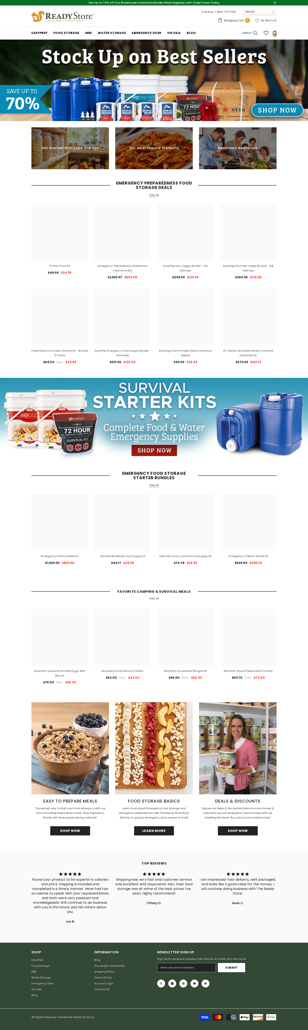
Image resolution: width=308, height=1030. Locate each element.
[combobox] (256, 12)
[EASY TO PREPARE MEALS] (70, 748)
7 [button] (165, 113)
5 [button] (154, 113)
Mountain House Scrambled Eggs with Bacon (59, 673)
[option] (154, 80)
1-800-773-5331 (225, 12)
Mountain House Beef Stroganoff (185, 671)
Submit (231, 967)
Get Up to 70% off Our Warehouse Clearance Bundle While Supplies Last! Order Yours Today (154, 3)
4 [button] (148, 113)
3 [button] (143, 113)
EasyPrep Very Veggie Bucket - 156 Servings (185, 268)
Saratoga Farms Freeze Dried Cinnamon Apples (185, 353)
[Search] (260, 12)
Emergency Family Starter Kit (60, 556)
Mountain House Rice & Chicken (123, 671)
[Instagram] (172, 983)
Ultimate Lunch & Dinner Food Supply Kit (185, 556)
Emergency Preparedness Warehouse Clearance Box (122, 268)
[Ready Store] (154, 418)
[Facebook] (161, 983)
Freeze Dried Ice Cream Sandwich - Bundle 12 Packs (59, 353)
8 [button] (170, 113)
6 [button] (159, 113)
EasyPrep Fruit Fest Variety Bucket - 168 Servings (248, 268)
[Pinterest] (183, 983)
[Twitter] (206, 983)
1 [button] (132, 113)
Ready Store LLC (84, 1017)
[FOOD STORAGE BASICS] (154, 748)
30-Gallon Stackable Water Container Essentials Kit (248, 353)
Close (275, 3)
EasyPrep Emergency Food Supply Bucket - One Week (122, 353)
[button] (3, 80)
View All (154, 195)
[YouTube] (194, 983)
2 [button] (137, 113)
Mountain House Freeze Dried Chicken (248, 671)
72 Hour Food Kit (59, 266)
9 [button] (176, 113)
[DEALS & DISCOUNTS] (238, 748)
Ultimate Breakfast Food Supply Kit (122, 556)
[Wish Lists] (266, 33)
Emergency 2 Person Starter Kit (248, 556)
